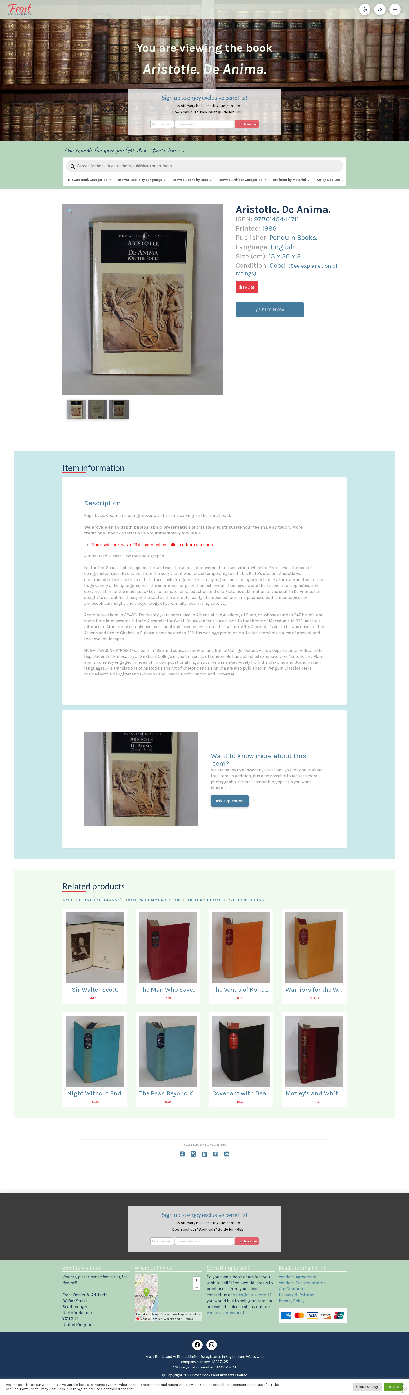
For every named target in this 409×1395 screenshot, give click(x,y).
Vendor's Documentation (302, 1282)
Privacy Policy (291, 1300)
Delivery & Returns (296, 1294)
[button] (364, 9)
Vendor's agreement (226, 1312)
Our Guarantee (293, 1288)
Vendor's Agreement (298, 1276)
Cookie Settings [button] (367, 1387)
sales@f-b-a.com (249, 1294)
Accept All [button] (393, 1387)
